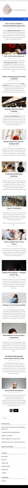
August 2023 (5, 463)
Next (16, 410)
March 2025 (5, 456)
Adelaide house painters (13, 30)
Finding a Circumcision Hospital (14, 305)
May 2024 (4, 459)
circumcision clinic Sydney (10, 62)
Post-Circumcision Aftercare (14, 56)
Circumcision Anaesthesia (14, 391)
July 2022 (4, 473)
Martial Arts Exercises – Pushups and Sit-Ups (13, 442)
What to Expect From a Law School (11, 439)
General (4, 481)
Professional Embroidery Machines (11, 432)
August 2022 (5, 469)
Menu (25, 19)
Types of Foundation (14, 208)
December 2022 (6, 466)
